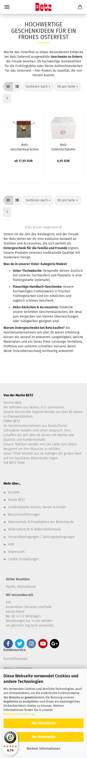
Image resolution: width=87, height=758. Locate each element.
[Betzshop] (43, 7)
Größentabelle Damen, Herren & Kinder (37, 507)
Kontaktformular (15, 659)
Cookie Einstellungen (23, 559)
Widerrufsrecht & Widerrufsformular (34, 529)
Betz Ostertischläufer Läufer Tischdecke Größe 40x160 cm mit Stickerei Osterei (63, 147)
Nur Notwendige (43, 737)
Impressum (16, 552)
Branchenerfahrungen (24, 515)
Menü (7, 7)
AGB (11, 544)
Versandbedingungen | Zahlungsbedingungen (41, 537)
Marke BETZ (16, 500)
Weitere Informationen (43, 749)
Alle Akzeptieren (44, 723)
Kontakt (13, 492)
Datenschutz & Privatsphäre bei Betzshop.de (41, 522)
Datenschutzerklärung (18, 714)
